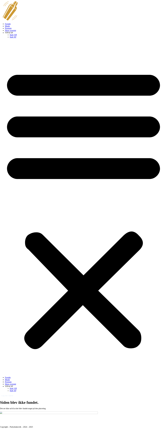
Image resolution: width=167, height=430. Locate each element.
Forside (8, 24)
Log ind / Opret (7, 396)
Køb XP (13, 37)
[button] (83, 207)
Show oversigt (10, 30)
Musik (7, 26)
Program (8, 28)
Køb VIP (13, 35)
